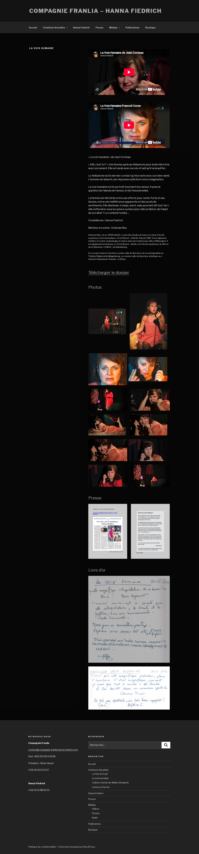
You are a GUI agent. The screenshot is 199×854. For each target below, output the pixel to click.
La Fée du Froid (100, 774)
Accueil (33, 27)
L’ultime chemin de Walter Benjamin (110, 782)
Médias (113, 27)
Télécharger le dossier (108, 272)
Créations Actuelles (54, 27)
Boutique (150, 27)
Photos (96, 813)
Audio (95, 817)
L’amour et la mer (101, 787)
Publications (132, 27)
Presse (99, 27)
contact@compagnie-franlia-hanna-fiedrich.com (53, 749)
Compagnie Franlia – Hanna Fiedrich (95, 10)
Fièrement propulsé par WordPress (76, 846)
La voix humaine (100, 778)
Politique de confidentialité (42, 846)
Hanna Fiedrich (81, 27)
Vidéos (95, 808)
